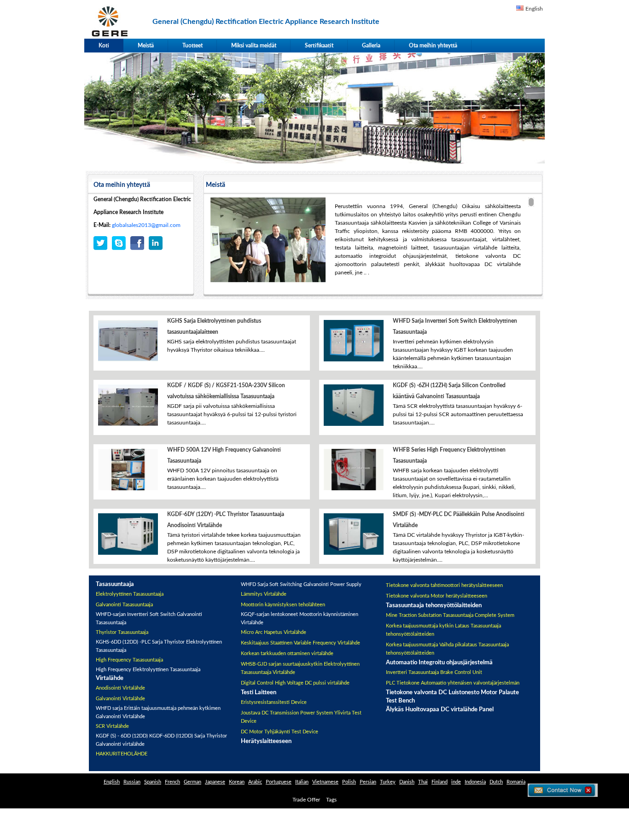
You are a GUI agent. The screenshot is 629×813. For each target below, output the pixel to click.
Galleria (371, 45)
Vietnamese (325, 781)
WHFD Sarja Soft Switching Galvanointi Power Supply (301, 584)
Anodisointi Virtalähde (120, 688)
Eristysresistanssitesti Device (274, 702)
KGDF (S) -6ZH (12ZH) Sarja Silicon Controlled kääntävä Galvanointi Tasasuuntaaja (449, 391)
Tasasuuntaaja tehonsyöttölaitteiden (434, 606)
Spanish (152, 781)
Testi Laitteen (258, 693)
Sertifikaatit (319, 45)
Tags (331, 799)
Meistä (146, 45)
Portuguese (278, 781)
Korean (237, 781)
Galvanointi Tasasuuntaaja (124, 604)
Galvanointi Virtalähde (120, 698)
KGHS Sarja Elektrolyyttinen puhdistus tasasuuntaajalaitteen (214, 326)
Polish (349, 781)
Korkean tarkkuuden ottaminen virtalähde (287, 653)
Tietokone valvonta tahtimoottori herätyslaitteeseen (444, 585)
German (192, 781)
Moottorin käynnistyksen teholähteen (283, 604)
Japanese (215, 781)
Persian (368, 781)
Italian (302, 781)
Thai (423, 781)
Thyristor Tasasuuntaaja (122, 632)
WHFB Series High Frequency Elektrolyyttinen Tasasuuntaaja (449, 455)
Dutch (496, 781)
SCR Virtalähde (112, 726)
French (172, 781)
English (534, 9)
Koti (104, 45)
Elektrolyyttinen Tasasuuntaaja (129, 594)
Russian (131, 781)
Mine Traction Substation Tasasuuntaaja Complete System (450, 615)
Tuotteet (192, 45)
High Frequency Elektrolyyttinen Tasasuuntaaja (148, 669)
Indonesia (475, 781)
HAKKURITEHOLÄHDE (121, 753)
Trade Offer (306, 799)
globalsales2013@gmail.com (146, 225)
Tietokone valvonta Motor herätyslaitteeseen (436, 595)
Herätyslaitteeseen (266, 741)
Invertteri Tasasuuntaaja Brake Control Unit (434, 672)
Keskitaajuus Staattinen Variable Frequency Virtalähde (300, 642)
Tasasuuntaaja (115, 584)
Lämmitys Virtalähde (263, 594)
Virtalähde (109, 678)
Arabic (255, 781)
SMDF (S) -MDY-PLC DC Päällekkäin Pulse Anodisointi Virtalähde (458, 519)
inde (456, 781)
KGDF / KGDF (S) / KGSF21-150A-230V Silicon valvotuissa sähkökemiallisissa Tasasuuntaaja (226, 391)
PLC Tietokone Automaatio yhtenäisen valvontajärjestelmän (452, 682)
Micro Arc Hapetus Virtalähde (273, 632)
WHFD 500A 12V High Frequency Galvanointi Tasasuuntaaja (224, 455)
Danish (406, 781)
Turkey (388, 781)
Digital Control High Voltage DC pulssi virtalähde (295, 682)
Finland (439, 781)
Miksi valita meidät (253, 45)
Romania (516, 781)
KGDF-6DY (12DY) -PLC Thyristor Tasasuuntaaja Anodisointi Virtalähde (225, 519)
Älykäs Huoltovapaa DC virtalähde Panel (440, 710)
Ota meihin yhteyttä (433, 45)
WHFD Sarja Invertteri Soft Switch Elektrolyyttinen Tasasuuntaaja (455, 326)
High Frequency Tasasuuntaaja (129, 659)
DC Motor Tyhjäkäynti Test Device (279, 731)
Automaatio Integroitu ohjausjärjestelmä (439, 663)
